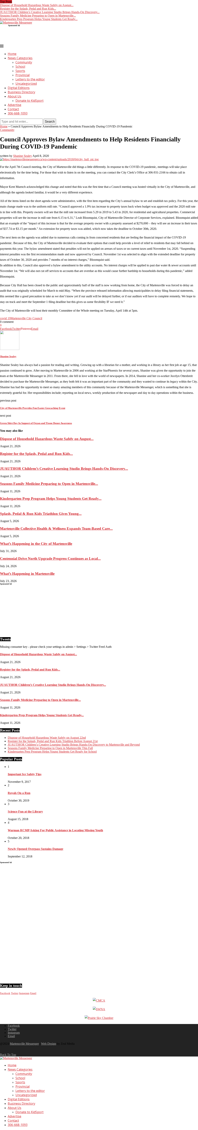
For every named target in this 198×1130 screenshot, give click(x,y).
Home (12, 54)
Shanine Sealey (22, 155)
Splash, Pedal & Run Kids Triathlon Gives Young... (41, 514)
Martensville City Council (26, 318)
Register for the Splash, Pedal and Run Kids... (28, 8)
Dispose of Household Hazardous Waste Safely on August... (36, 5)
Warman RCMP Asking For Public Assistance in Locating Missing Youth (55, 830)
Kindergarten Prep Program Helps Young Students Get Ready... (39, 19)
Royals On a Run (19, 793)
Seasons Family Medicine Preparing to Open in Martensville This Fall (50, 748)
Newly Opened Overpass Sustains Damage (35, 848)
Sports (20, 71)
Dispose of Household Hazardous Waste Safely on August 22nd (47, 737)
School (20, 66)
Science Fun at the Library (25, 811)
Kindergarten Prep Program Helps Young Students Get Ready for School (52, 751)
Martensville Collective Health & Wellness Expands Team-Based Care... (56, 529)
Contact (13, 109)
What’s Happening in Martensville (27, 574)
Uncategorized (26, 83)
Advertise (14, 105)
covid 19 (5, 318)
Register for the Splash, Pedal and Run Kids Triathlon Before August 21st (53, 741)
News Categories (20, 58)
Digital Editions (19, 88)
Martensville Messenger (24, 1043)
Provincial (22, 75)
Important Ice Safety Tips (24, 774)
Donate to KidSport (29, 100)
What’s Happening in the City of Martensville (36, 544)
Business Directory (21, 92)
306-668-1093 (17, 113)
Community (23, 62)
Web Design (48, 1043)
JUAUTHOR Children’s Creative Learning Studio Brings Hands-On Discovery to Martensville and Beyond (74, 744)
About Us (14, 96)
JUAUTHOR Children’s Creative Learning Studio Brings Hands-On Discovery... (50, 12)
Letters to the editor (30, 79)
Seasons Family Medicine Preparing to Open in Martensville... (38, 15)
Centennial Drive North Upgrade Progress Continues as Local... (50, 558)
